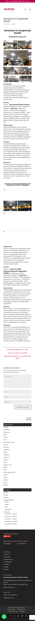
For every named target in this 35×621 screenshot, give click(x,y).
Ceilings (6, 495)
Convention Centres (9, 442)
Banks (5, 434)
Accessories (7, 512)
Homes (5, 452)
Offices (5, 467)
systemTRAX (8, 509)
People (6, 567)
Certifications (8, 562)
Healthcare (6, 450)
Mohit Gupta (14, 618)
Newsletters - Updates (10, 24)
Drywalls (6, 492)
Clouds (6, 502)
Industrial (6, 457)
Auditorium (7, 432)
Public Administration (9, 472)
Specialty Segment (9, 500)
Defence (6, 445)
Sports (5, 482)
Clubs (5, 439)
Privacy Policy (11, 609)
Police (5, 470)
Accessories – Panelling (11, 521)
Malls (5, 462)
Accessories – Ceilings (11, 519)
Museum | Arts (8, 465)
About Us (7, 554)
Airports (6, 427)
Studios (6, 477)
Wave (6, 507)
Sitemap (22, 611)
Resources (7, 557)
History (6, 569)
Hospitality (6, 455)
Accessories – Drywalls (11, 516)
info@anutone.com (9, 598)
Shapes (7, 504)
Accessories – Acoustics (11, 514)
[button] (4, 616)
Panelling (6, 497)
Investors (7, 564)
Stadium (6, 485)
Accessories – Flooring (11, 524)
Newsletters (8, 543)
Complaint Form (21, 609)
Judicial (5, 460)
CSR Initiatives (22, 543)
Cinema (6, 437)
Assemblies (7, 429)
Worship (6, 480)
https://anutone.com (9, 587)
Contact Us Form (13, 611)
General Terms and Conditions (16, 607)
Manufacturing (9, 559)
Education (6, 447)
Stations (6, 475)
